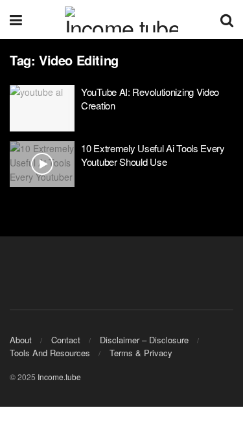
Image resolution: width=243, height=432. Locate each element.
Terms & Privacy (141, 353)
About (21, 340)
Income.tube (59, 376)
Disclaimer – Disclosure (144, 340)
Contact (65, 340)
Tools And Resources (50, 353)
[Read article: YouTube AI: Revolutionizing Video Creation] (42, 108)
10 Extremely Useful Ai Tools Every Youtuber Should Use (153, 154)
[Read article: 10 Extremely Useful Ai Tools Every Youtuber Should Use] (42, 164)
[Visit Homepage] (121, 19)
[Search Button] (226, 19)
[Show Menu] (16, 19)
